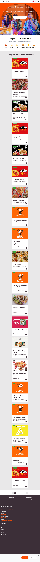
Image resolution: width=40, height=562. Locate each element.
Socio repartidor (29, 497)
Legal (11, 501)
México (10, 509)
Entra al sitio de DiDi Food (20, 17)
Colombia (2, 509)
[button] (20, 17)
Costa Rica (6, 509)
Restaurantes (11, 497)
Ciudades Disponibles (29, 499)
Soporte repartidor (11, 499)
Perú (12, 509)
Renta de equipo (29, 501)
